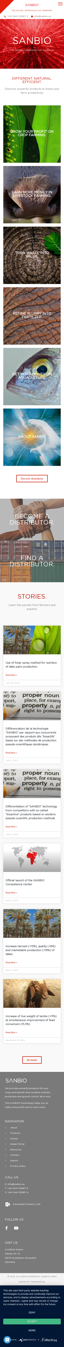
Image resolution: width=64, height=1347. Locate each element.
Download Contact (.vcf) (26, 1204)
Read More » (11, 675)
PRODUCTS (32, 142)
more (32, 1330)
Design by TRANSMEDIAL (32, 1282)
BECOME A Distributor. (32, 519)
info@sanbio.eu (16, 1184)
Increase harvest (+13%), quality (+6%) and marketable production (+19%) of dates (30, 950)
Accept (32, 1321)
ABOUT (32, 442)
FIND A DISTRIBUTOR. (32, 561)
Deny (32, 1312)
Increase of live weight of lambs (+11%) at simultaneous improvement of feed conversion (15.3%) (31, 1020)
